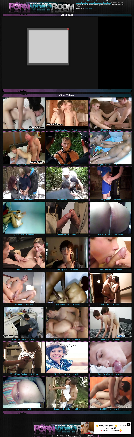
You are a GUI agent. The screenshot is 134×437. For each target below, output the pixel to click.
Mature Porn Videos (95, 3)
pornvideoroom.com (40, 436)
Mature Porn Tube (82, 3)
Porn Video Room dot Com (92, 1)
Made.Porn (106, 3)
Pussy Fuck (88, 8)
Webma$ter (96, 436)
